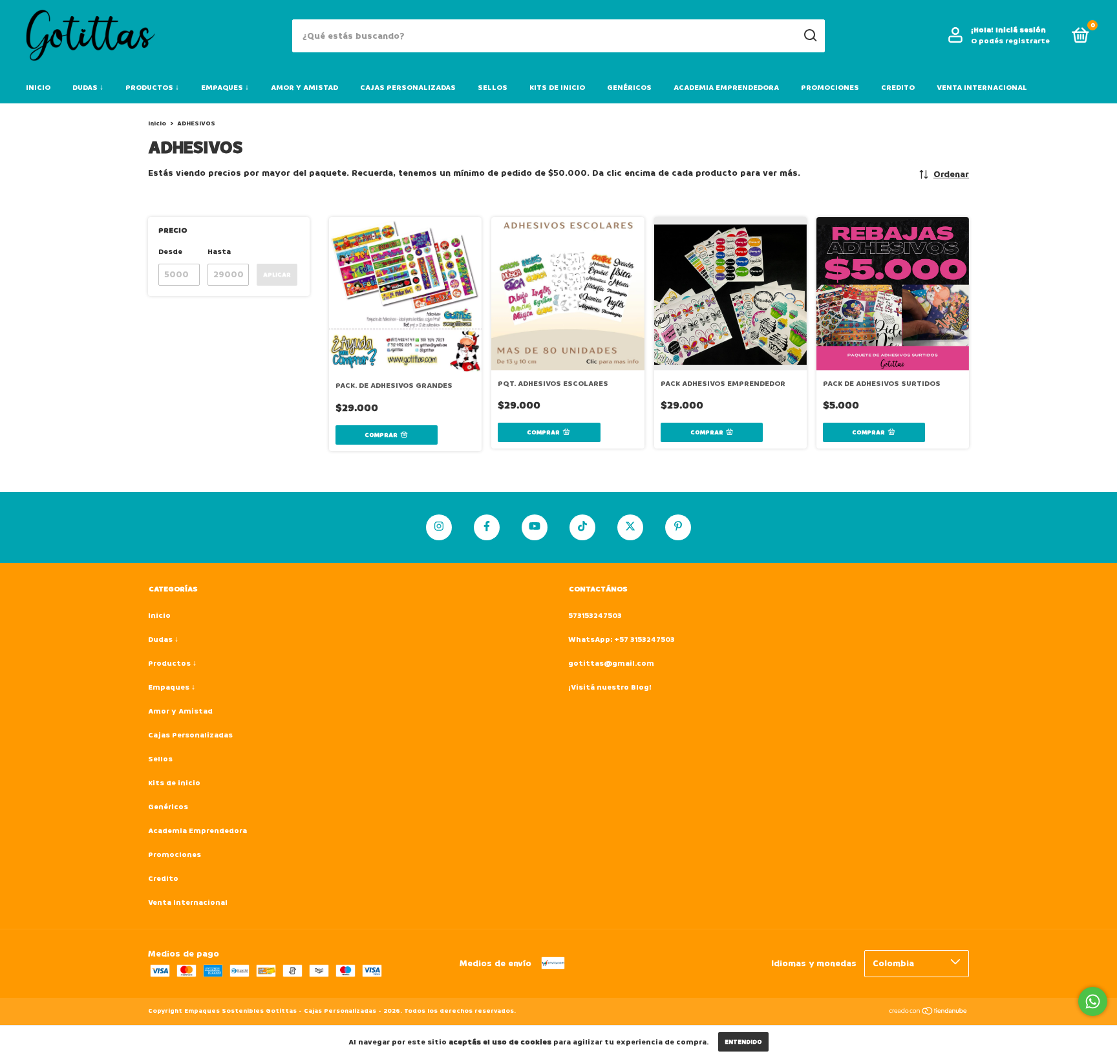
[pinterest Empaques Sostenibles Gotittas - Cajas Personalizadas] (678, 527)
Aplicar (277, 274)
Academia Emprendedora (726, 87)
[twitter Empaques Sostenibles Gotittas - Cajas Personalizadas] (630, 527)
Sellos (492, 87)
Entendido (743, 1041)
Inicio (38, 87)
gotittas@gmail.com (611, 663)
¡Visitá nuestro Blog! (610, 687)
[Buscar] (809, 35)
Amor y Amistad (304, 87)
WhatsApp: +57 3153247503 (621, 639)
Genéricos (629, 87)
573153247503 (595, 615)
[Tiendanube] (928, 1012)
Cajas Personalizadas (408, 87)
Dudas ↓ (87, 87)
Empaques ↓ (225, 87)
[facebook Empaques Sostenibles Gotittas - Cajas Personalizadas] (487, 527)
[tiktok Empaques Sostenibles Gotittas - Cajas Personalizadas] (582, 527)
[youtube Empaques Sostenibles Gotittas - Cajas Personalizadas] (535, 527)
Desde (170, 251)
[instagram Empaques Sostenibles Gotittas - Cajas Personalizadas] (439, 527)
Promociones (830, 87)
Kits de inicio (557, 87)
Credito (898, 87)
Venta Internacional (982, 87)
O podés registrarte (1010, 41)
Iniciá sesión (1020, 30)
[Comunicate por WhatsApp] (1092, 1001)
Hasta (219, 251)
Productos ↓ (152, 87)
